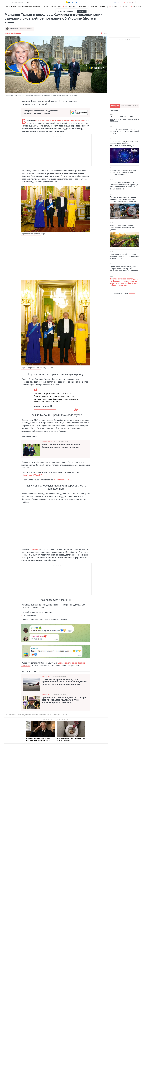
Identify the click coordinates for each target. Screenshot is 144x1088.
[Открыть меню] (6, 2)
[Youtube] (124, 2)
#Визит (35, 715)
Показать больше (121, 293)
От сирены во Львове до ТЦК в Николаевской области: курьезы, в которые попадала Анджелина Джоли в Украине (124, 186)
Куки (71, 11)
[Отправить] (28, 2)
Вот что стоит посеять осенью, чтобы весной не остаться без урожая (122, 228)
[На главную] (72, 2)
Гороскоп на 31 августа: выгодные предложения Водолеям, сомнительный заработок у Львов (124, 144)
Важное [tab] (135, 106)
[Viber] (118, 2)
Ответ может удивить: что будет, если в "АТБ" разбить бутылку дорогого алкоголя (123, 172)
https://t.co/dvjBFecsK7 (31, 475)
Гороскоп (125, 6)
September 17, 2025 (63, 480)
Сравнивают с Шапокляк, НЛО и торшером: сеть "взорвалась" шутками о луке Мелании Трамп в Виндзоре (65, 699)
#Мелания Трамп (45, 715)
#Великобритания (24, 715)
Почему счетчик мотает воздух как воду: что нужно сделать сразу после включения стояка (123, 199)
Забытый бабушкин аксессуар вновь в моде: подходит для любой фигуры (124, 131)
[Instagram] (130, 2)
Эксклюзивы (70, 6)
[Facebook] (114, 2)
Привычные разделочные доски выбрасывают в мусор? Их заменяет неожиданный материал (124, 269)
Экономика (137, 6)
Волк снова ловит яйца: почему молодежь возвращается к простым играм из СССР (124, 256)
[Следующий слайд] (141, 7)
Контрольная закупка (52, 6)
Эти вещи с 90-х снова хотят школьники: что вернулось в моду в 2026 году (124, 119)
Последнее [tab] (115, 106)
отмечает (34, 549)
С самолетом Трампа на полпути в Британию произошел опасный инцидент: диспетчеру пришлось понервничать (64, 681)
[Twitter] (127, 2)
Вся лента (114, 111)
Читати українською (13, 33)
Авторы (114, 6)
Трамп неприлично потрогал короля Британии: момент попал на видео (61, 446)
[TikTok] (132, 2)
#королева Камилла (60, 715)
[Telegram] (121, 2)
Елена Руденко (14, 28)
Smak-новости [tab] (126, 106)
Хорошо (81, 11)
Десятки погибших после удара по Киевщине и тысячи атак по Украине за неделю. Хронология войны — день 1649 (124, 282)
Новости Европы (47, 441)
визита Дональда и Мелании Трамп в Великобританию (60, 120)
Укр (138, 2)
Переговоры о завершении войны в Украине (23, 6)
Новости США (46, 676)
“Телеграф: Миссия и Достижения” (92, 6)
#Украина (12, 715)
